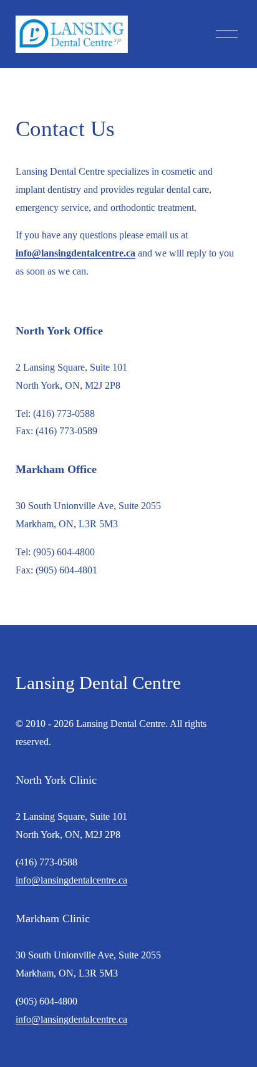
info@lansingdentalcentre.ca (71, 880)
